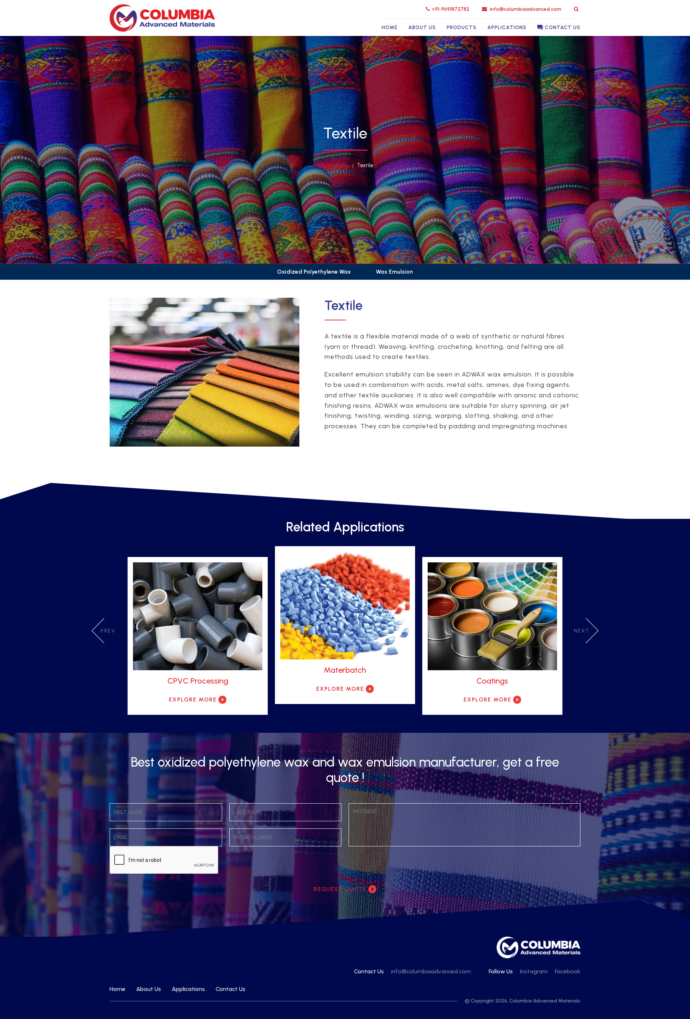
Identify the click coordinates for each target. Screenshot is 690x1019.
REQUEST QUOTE (340, 889)
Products (462, 27)
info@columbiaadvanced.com (525, 9)
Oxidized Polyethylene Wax (314, 271)
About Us (422, 27)
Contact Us (562, 27)
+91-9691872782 (450, 9)
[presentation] (98, 630)
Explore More (193, 699)
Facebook (567, 971)
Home (389, 27)
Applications (506, 27)
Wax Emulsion (394, 271)
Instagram (534, 971)
